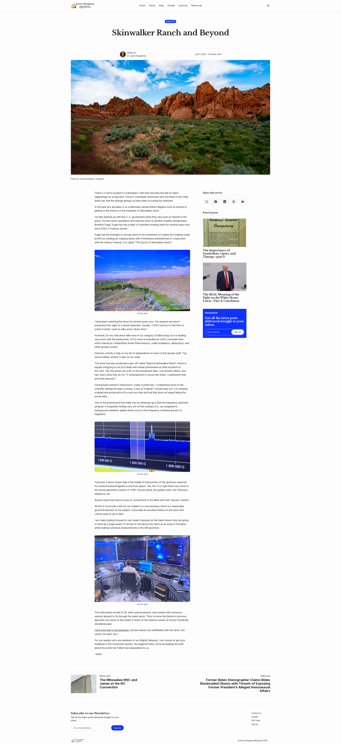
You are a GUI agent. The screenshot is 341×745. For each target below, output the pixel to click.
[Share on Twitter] (206, 202)
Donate (254, 717)
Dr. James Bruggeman (136, 56)
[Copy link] (242, 202)
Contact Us (256, 713)
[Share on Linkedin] (224, 202)
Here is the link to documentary (112, 630)
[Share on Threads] (233, 202)
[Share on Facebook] (216, 202)
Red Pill (171, 21)
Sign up (254, 724)
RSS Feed (255, 720)
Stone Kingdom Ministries (251, 740)
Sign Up (237, 332)
